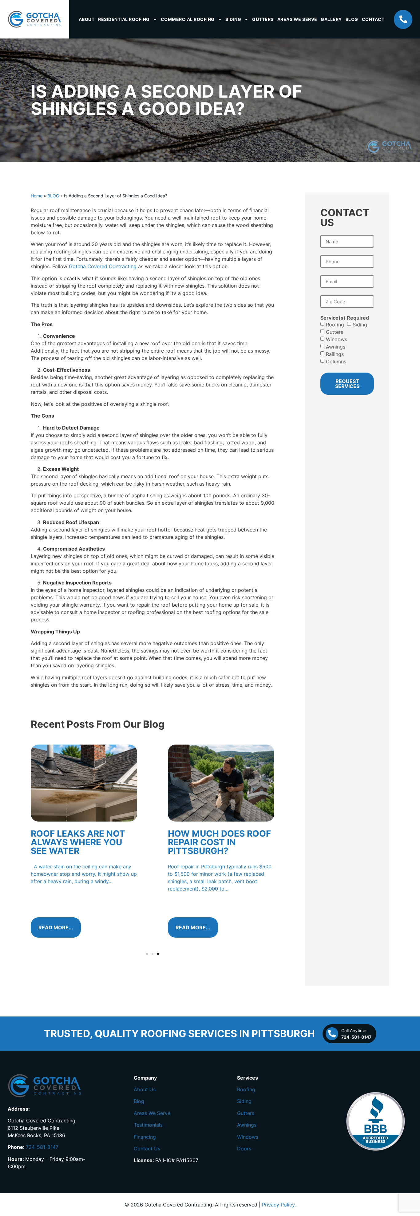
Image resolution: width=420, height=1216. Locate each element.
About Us (145, 1089)
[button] (147, 954)
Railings (335, 354)
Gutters (263, 19)
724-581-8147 (42, 1147)
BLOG (53, 195)
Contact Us (147, 1148)
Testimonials (148, 1125)
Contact (373, 19)
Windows (336, 339)
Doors (244, 1148)
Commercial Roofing (188, 19)
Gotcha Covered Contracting (103, 266)
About (87, 19)
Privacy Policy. (279, 1205)
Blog (352, 19)
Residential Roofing (124, 19)
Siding (233, 19)
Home (36, 195)
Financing (145, 1137)
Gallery (331, 19)
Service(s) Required (344, 317)
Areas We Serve (297, 19)
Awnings (335, 347)
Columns (336, 361)
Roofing (335, 324)
